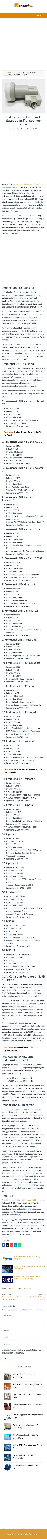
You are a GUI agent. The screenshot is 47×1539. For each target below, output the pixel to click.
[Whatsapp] (19, 1245)
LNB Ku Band (26, 1288)
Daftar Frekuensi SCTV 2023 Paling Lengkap (27, 1257)
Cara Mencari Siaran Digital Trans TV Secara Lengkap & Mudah (27, 1277)
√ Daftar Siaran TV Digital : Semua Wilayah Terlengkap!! (29, 1267)
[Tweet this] (7, 1245)
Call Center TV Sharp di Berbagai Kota (37, 1296)
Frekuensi (11, 1288)
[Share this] (3, 1245)
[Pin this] (11, 1245)
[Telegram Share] (15, 1245)
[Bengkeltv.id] (23, 5)
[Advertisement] (23, 44)
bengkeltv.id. (19, 1534)
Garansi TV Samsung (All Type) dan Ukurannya (10, 1296)
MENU (41, 16)
